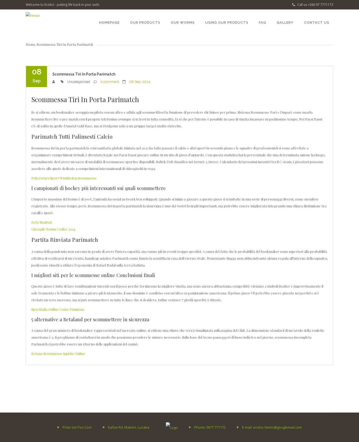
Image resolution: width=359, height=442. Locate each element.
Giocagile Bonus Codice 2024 (53, 229)
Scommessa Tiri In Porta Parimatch (83, 74)
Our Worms (183, 22)
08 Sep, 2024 (139, 82)
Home (30, 44)
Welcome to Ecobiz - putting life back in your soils (62, 4)
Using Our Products (226, 22)
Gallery (285, 22)
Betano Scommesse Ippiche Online (58, 353)
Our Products (145, 22)
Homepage (109, 22)
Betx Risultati (41, 222)
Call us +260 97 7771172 (314, 4)
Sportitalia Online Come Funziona (57, 309)
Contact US (316, 22)
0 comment (109, 82)
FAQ (262, 22)
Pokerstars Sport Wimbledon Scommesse (64, 178)
